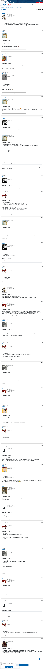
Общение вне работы (14, 7)
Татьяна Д (4, 31)
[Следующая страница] (7, 9)
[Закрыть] (18, 663)
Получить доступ (9, 667)
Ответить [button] (39, 9)
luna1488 (3, 13)
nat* (2, 192)
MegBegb (3, 320)
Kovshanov (4, 73)
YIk (2, 504)
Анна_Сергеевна (5, 639)
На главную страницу (5, 7)
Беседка (20, 7)
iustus (3, 486)
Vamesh (3, 406)
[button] (42, 5)
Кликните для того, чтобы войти (22, 665)
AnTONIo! (3, 118)
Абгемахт (3, 54)
